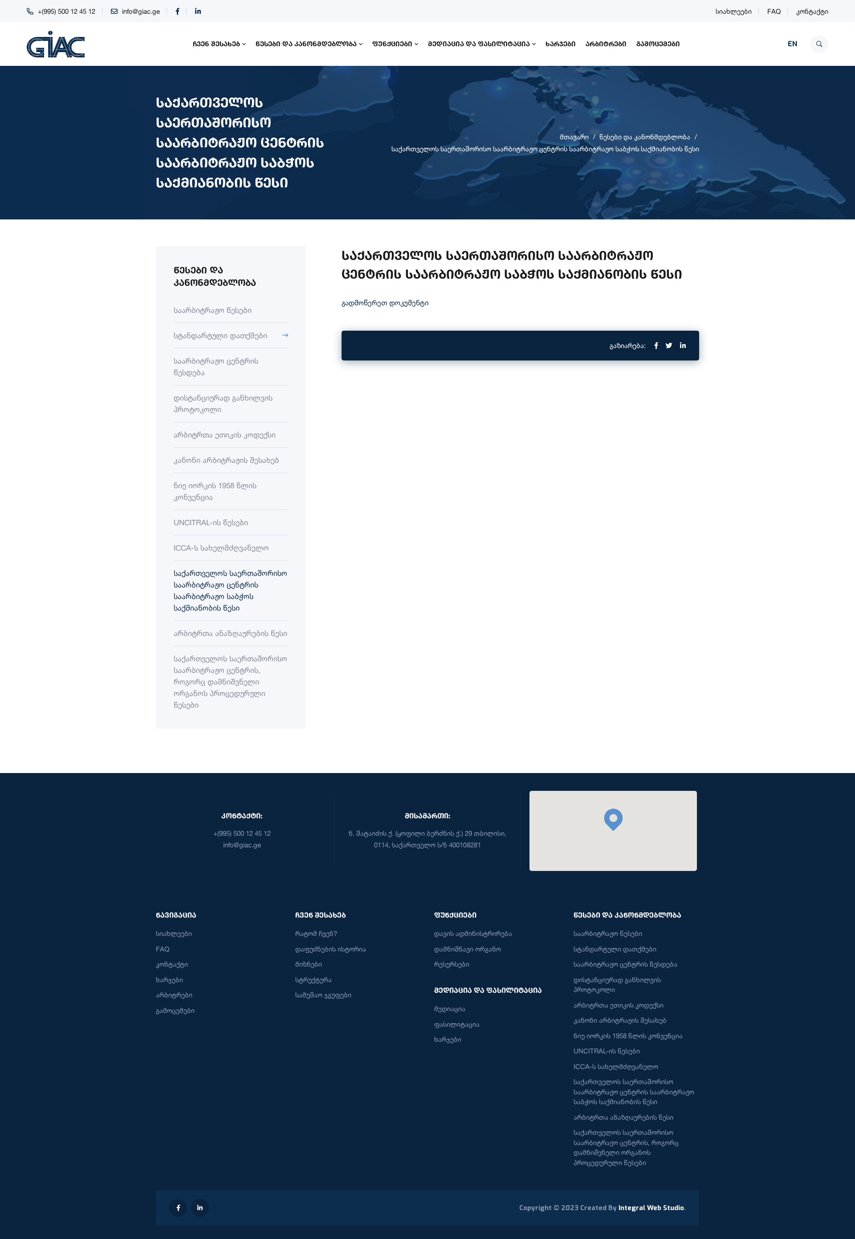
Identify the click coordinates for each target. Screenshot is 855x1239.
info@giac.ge (141, 11)
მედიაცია (449, 1008)
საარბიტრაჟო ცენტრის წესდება (216, 366)
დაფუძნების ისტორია (330, 949)
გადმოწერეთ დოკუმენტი (385, 302)
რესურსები (451, 964)
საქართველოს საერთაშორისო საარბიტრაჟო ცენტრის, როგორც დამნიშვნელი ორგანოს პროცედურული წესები (230, 681)
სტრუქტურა (313, 980)
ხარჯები (561, 44)
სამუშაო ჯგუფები (323, 995)
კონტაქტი (812, 11)
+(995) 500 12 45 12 (66, 11)
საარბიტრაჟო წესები (213, 310)
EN (792, 44)
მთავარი (574, 137)
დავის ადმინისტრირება (473, 933)
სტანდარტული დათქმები (220, 335)
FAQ (774, 11)
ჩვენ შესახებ (216, 44)
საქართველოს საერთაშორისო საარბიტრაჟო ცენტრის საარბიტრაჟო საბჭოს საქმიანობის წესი (545, 149)
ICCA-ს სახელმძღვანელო (221, 547)
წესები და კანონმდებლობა (306, 44)
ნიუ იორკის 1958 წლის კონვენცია (215, 491)
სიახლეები (734, 11)
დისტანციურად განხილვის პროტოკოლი (223, 403)
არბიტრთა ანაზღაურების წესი (230, 633)
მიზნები (308, 964)
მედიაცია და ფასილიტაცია (479, 44)
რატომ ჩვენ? (316, 933)
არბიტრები (606, 44)
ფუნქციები (392, 44)
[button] (613, 820)
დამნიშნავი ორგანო (467, 949)
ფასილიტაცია (457, 1024)
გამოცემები (658, 44)
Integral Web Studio (651, 1207)
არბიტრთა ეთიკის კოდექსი (225, 434)
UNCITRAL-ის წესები (211, 522)
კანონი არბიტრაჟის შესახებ (226, 460)
